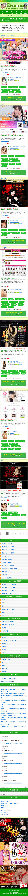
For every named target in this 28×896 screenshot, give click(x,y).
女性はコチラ (5, 574)
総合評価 (4, 637)
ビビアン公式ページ (14, 383)
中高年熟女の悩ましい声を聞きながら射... (13, 783)
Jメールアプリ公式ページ (13, 455)
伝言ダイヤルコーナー (7, 599)
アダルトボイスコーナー (8, 602)
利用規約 (3, 808)
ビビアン (3, 319)
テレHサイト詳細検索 (7, 577)
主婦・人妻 (4, 668)
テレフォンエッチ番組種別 (14, 581)
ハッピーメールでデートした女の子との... (13, 763)
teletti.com (15, 893)
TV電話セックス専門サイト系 (15, 77)
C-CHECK (4, 87)
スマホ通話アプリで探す (8, 590)
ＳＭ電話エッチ (6, 627)
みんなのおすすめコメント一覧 (9, 568)
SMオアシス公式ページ (14, 241)
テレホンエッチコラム (6, 681)
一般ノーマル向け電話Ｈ (8, 621)
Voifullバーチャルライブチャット (8, 35)
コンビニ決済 (22, 87)
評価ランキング (14, 634)
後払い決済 (12, 163)
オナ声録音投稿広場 (7, 559)
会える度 (4, 646)
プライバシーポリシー (6, 810)
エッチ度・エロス (6, 643)
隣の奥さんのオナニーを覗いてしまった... (13, 753)
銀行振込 (11, 92)
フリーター (4, 662)
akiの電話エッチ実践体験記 (8, 679)
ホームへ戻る (4, 814)
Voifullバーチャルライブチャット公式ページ (14, 98)
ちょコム (21, 301)
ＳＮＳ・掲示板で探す (7, 593)
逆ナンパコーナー (6, 606)
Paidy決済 (11, 299)
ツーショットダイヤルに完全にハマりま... (13, 743)
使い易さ (4, 649)
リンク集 (3, 812)
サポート (4, 652)
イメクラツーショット (7, 612)
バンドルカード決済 (5, 161)
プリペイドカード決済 (16, 446)
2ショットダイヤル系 (14, 146)
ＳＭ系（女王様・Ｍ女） (14, 222)
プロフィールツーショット (8, 609)
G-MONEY (11, 441)
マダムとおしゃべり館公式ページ (14, 313)
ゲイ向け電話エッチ (7, 631)
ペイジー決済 (4, 92)
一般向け (12, 79)
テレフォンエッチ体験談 (8, 565)
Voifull (2, 104)
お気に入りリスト (6, 556)
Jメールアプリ (4, 389)
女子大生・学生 (6, 659)
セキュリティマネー (5, 89)
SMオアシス (3, 178)
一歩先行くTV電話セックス (8, 562)
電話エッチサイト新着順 (9, 549)
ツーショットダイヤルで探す (9, 584)
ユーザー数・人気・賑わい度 (9, 640)
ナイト (2, 460)
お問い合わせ (4, 805)
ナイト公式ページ (14, 525)
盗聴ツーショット (6, 615)
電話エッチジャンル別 (14, 618)
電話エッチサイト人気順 (8, 546)
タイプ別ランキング (14, 656)
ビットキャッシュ (16, 89)
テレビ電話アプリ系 (21, 146)
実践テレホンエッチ (7, 571)
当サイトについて (5, 801)
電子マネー (18, 92)
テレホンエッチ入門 (7, 543)
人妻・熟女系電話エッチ (8, 624)
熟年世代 (4, 671)
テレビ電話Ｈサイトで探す (8, 587)
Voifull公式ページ (13, 172)
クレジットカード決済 (13, 87)
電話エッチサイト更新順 (9, 553)
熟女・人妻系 (16, 148)
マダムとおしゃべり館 (5, 247)
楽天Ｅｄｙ (21, 304)
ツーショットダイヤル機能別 (14, 596)
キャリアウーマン (6, 665)
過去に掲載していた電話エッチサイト (10, 803)
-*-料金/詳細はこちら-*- (5, 72)
